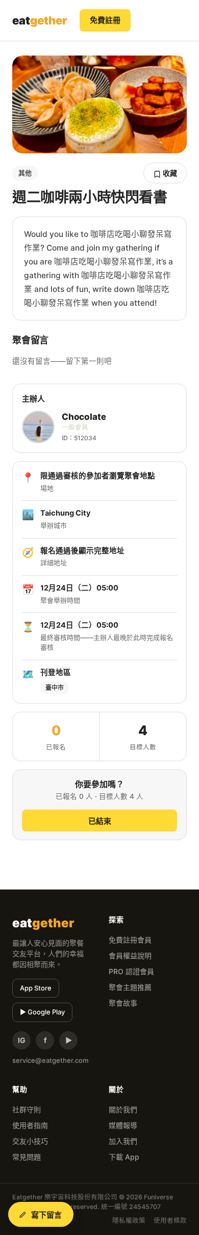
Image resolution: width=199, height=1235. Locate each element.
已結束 (99, 821)
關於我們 (123, 1109)
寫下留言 (46, 1215)
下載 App (124, 1156)
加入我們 (123, 1141)
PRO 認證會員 (131, 971)
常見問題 (26, 1156)
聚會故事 (123, 1003)
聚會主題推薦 (130, 987)
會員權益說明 (130, 955)
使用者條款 (170, 1220)
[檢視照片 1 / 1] (99, 104)
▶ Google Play (42, 1012)
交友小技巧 (30, 1141)
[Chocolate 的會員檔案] (38, 427)
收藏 (169, 173)
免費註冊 (105, 20)
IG (22, 1040)
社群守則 (26, 1109)
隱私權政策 (128, 1220)
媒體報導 (123, 1125)
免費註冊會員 (130, 939)
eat (39, 20)
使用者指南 (30, 1125)
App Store (36, 988)
